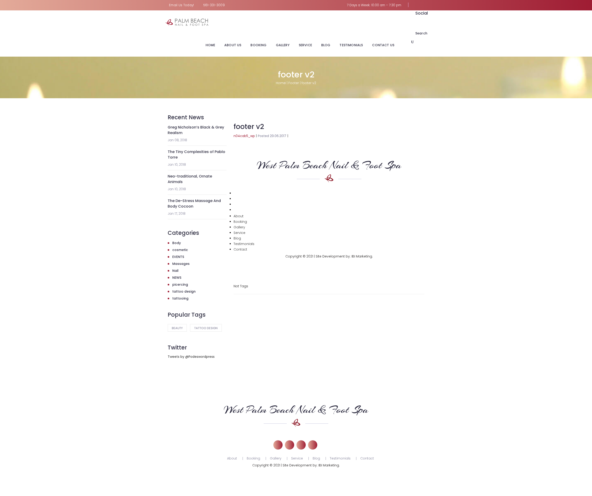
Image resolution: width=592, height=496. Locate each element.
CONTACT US (383, 45)
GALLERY (283, 45)
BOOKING (258, 45)
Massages (181, 263)
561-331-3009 (214, 5)
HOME (210, 45)
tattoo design (184, 291)
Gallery (239, 227)
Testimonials (244, 244)
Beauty (177, 328)
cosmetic (180, 250)
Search (421, 33)
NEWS (176, 277)
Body (176, 243)
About (239, 216)
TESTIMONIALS (351, 45)
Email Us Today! (181, 5)
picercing (180, 284)
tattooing (180, 298)
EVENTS (178, 256)
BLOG (325, 45)
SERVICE (305, 45)
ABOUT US (232, 45)
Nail (175, 270)
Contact (240, 249)
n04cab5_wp (244, 136)
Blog (237, 238)
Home (281, 83)
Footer (293, 83)
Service (239, 232)
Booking (240, 221)
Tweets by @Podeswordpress (191, 356)
